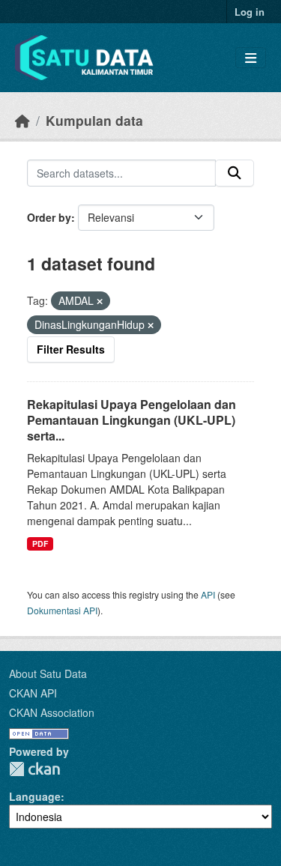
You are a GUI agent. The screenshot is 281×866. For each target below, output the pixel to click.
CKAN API (33, 692)
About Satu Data (48, 673)
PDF (40, 543)
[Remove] (100, 301)
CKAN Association (51, 712)
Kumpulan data (94, 120)
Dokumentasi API (62, 610)
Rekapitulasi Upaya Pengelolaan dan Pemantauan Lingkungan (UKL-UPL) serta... (131, 420)
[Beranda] (22, 120)
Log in (250, 11)
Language (35, 796)
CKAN (34, 769)
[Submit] (234, 173)
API (208, 594)
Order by (49, 217)
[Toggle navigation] (250, 58)
